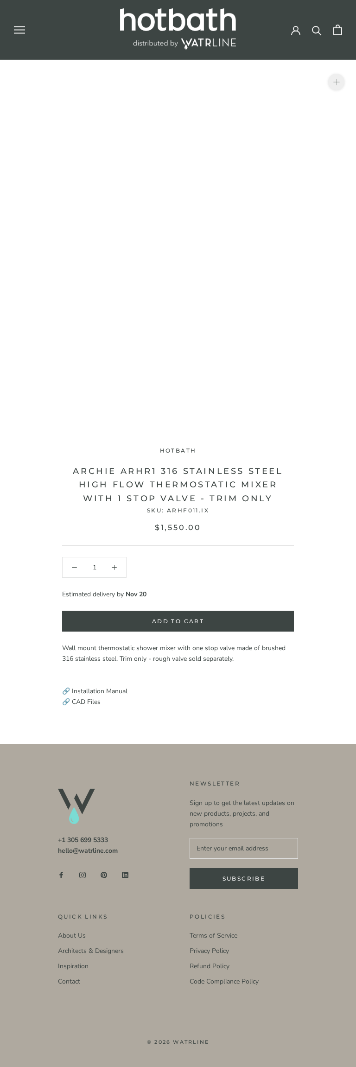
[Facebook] (61, 874)
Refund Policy (209, 966)
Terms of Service (213, 935)
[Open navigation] (19, 30)
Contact (69, 981)
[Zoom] (336, 82)
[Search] (317, 30)
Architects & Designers (91, 950)
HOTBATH (178, 450)
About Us (72, 935)
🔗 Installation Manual (94, 691)
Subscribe (244, 878)
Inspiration (73, 966)
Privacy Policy (209, 950)
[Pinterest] (104, 874)
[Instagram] (82, 874)
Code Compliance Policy (224, 981)
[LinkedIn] (125, 874)
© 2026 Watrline (178, 1042)
